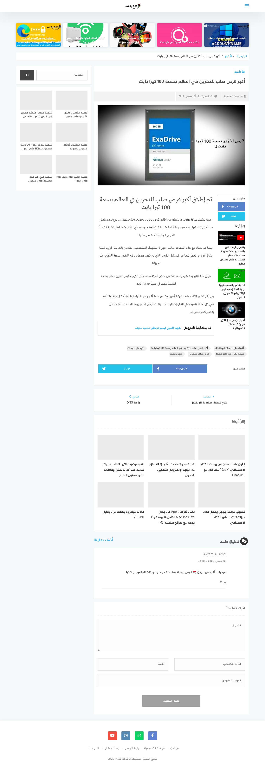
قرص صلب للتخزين (199, 354)
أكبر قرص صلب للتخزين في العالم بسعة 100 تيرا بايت (179, 348)
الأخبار (237, 72)
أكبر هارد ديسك (135, 348)
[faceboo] (152, 735)
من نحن (174, 748)
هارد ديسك (176, 354)
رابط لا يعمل (132, 748)
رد (224, 582)
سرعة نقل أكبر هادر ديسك (230, 354)
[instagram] (125, 735)
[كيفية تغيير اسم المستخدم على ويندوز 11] (226, 35)
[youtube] (112, 735)
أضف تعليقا (103, 540)
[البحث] (27, 75)
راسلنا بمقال (112, 748)
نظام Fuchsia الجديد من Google (179, 42)
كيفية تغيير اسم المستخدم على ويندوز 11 (226, 40)
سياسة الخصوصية (154, 748)
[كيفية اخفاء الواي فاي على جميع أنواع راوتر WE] (85, 35)
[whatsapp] (139, 735)
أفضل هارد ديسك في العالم (229, 348)
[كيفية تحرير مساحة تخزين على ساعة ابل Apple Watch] (132, 35)
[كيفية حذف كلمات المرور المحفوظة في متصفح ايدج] (38, 35)
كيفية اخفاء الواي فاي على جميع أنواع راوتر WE (85, 40)
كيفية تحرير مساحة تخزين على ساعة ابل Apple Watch (132, 40)
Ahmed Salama (233, 96)
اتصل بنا (95, 748)
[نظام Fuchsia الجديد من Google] (179, 35)
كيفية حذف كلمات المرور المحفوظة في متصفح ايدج (38, 40)
